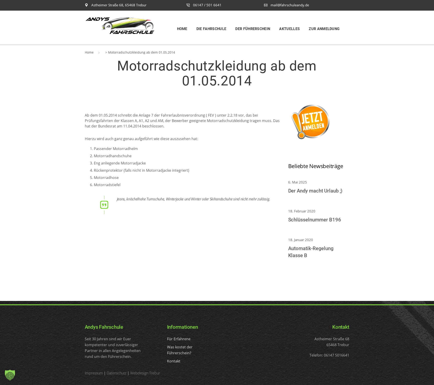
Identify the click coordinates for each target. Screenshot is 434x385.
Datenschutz (116, 373)
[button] (10, 375)
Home (89, 52)
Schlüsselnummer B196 (314, 220)
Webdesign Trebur (145, 373)
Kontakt (173, 361)
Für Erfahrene (179, 338)
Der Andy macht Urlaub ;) (315, 191)
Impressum (94, 373)
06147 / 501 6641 (207, 5)
